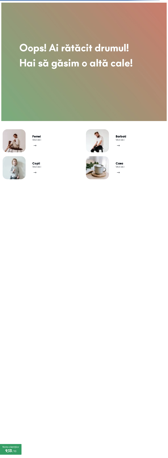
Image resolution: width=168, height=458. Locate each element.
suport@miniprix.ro (19, 351)
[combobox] (84, 16)
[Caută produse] (6, 16)
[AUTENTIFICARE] (141, 6)
